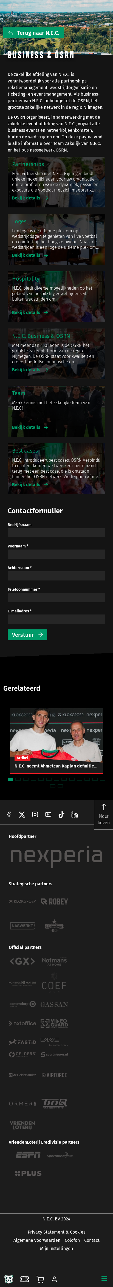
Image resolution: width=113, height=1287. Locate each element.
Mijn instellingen (56, 1248)
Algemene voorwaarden (36, 1240)
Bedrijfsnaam (20, 525)
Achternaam (20, 568)
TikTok (74, 814)
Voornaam (18, 546)
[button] (104, 1278)
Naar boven (104, 819)
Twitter (22, 814)
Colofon (72, 1240)
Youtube (48, 814)
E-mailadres (20, 611)
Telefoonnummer (24, 589)
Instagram (35, 814)
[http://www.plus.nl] (28, 1173)
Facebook (8, 814)
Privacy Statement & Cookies (56, 1232)
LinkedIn (61, 814)
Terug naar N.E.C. (38, 33)
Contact (92, 1240)
